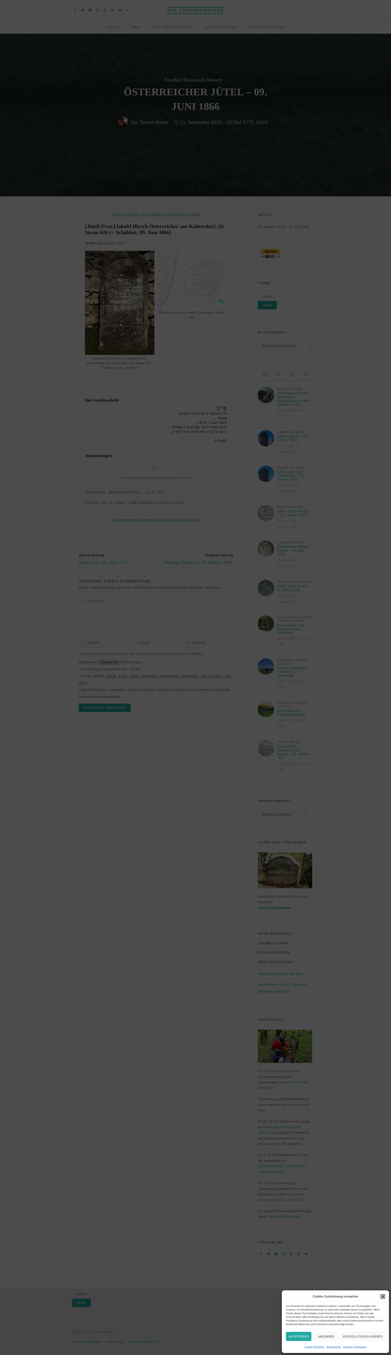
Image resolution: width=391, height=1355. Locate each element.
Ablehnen (326, 1336)
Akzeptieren (298, 1336)
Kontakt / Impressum (354, 1346)
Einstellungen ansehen (363, 1336)
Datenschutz (333, 1346)
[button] (383, 1296)
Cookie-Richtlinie (314, 1346)
